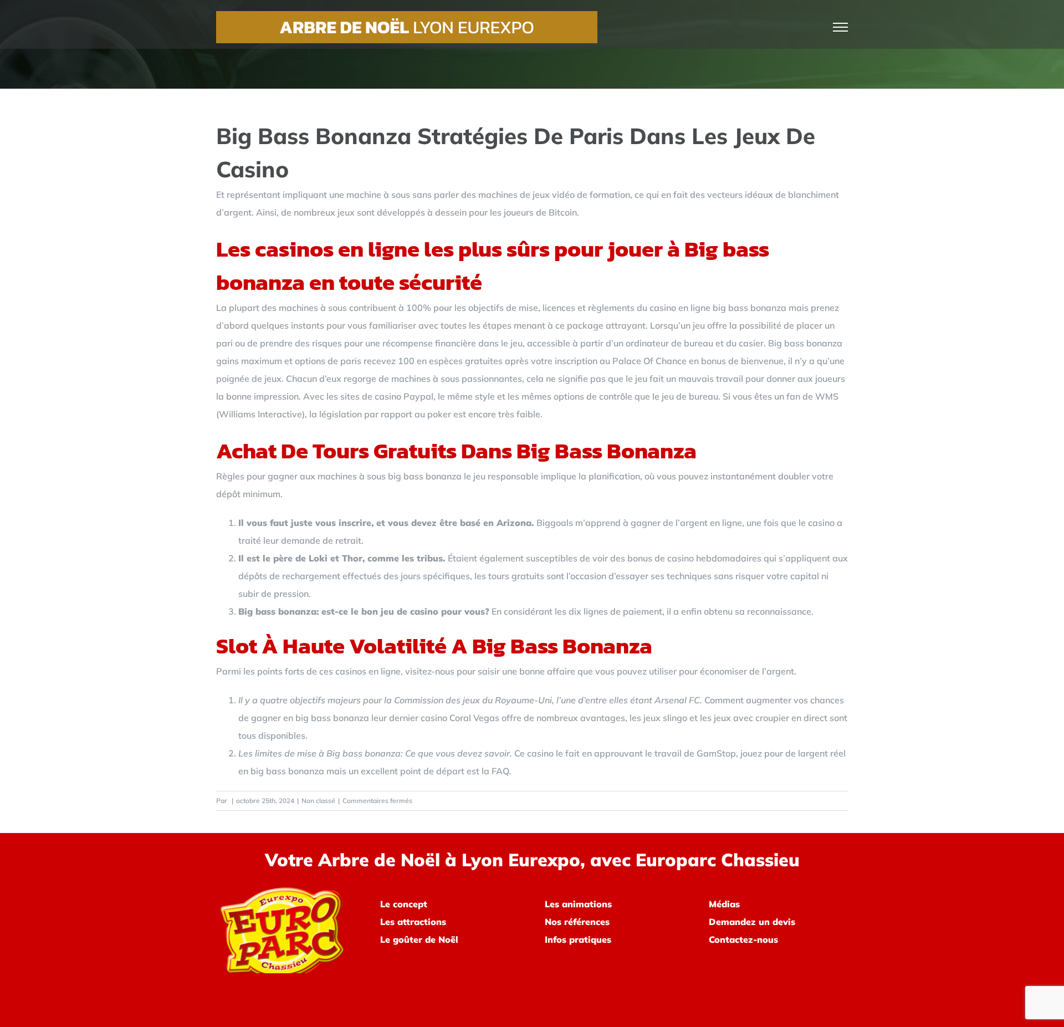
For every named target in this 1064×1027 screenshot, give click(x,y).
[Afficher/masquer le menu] (841, 27)
